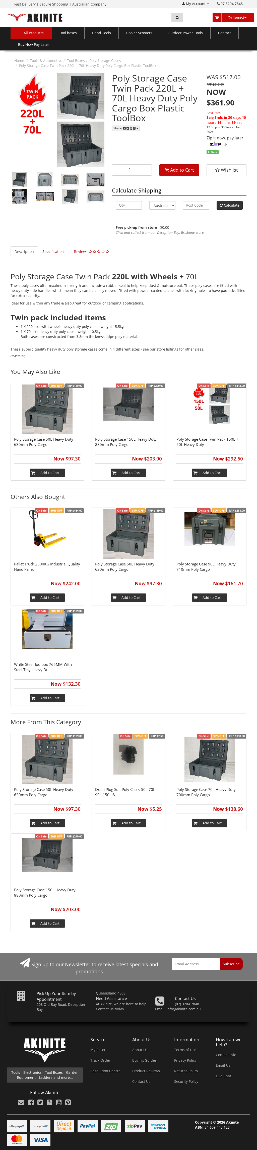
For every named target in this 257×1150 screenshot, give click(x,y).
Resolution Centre (105, 1070)
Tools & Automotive (46, 60)
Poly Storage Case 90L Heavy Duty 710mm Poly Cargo (206, 566)
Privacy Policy (185, 1060)
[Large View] (19, 179)
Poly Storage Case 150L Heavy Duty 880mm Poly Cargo (126, 442)
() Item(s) (235, 17)
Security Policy (186, 1081)
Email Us (223, 1065)
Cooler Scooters (139, 32)
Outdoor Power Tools (185, 32)
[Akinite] (34, 17)
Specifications (54, 251)
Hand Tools (101, 32)
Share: (118, 128)
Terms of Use (185, 1049)
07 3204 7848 (232, 3)
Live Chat (223, 1076)
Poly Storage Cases (105, 60)
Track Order (100, 1060)
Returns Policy (186, 1070)
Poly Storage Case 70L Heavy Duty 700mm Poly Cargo (206, 792)
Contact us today (110, 1009)
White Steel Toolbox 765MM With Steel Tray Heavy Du (43, 667)
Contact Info (226, 1054)
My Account (196, 3)
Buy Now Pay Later (33, 44)
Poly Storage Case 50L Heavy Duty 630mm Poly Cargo (43, 442)
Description (24, 251)
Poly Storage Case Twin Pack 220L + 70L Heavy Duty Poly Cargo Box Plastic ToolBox (87, 65)
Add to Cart (181, 170)
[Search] (177, 17)
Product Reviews (146, 1070)
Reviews (81, 251)
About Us (140, 1049)
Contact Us (141, 1081)
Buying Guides (144, 1060)
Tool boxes (68, 32)
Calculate (231, 205)
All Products (34, 32)
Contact (224, 32)
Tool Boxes (76, 60)
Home (19, 60)
